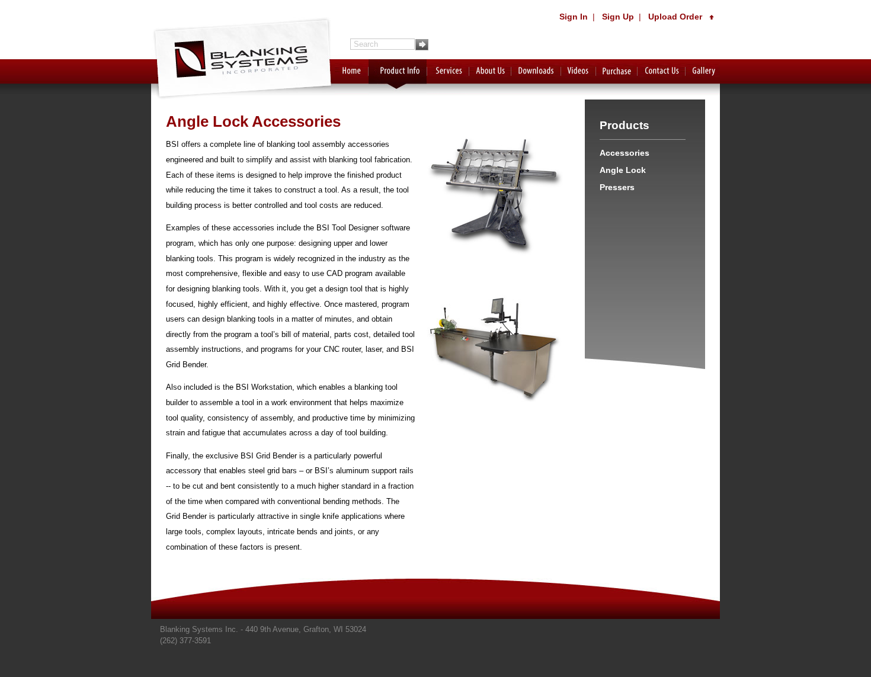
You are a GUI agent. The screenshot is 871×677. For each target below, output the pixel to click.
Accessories (624, 153)
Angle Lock (623, 170)
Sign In (573, 16)
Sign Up (618, 16)
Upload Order (678, 16)
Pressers (617, 187)
